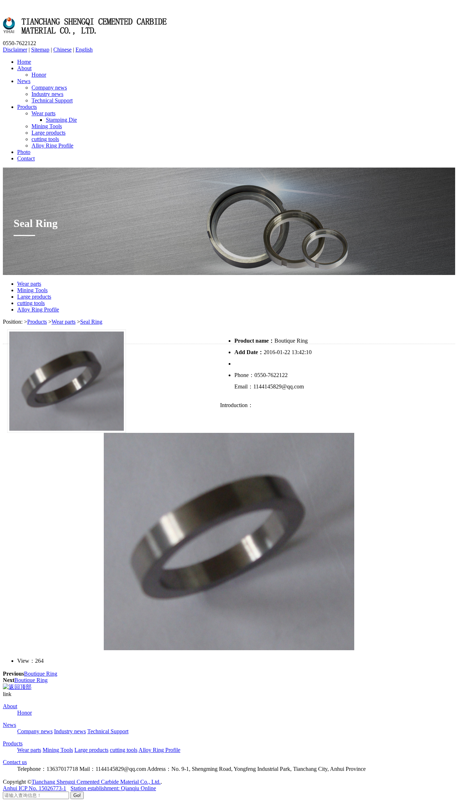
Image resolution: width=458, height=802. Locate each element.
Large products (48, 133)
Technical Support (52, 100)
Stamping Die (61, 120)
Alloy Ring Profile (52, 145)
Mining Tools (46, 126)
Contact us (15, 762)
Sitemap (40, 50)
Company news (49, 87)
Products (27, 107)
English (84, 50)
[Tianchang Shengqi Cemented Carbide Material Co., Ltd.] (87, 37)
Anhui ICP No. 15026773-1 (34, 788)
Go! (77, 795)
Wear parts (43, 113)
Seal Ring (91, 322)
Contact (26, 158)
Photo (23, 152)
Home (24, 62)
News (23, 81)
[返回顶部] (17, 687)
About (24, 68)
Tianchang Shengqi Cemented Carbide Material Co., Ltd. (96, 782)
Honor (38, 75)
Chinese (62, 50)
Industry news (47, 94)
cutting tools (45, 139)
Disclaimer (15, 50)
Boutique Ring (40, 674)
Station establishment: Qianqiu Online (113, 788)
